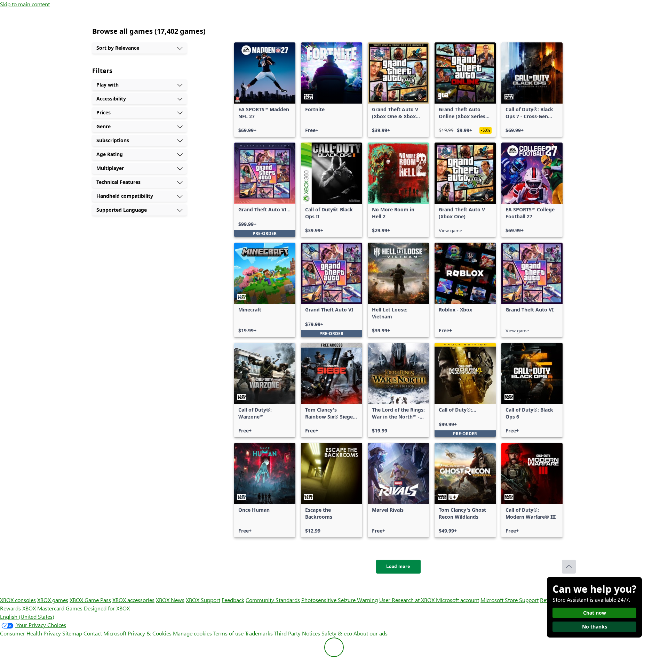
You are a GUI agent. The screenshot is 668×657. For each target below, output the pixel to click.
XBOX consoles (18, 599)
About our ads (370, 633)
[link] (264, 89)
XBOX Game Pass (90, 599)
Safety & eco (336, 633)
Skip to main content (25, 4)
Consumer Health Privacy (30, 633)
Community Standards (273, 599)
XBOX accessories (133, 599)
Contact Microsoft (105, 633)
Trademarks (259, 633)
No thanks (594, 626)
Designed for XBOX (107, 608)
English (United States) (27, 616)
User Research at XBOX (407, 599)
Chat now (594, 612)
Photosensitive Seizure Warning (339, 599)
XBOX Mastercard (43, 608)
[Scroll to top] (569, 567)
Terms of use (228, 633)
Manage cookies (192, 633)
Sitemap (72, 633)
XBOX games (52, 599)
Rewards (10, 608)
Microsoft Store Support (509, 599)
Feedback (233, 599)
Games (74, 608)
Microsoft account (457, 599)
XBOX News (170, 599)
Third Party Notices (297, 633)
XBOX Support (203, 599)
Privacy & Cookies (150, 633)
